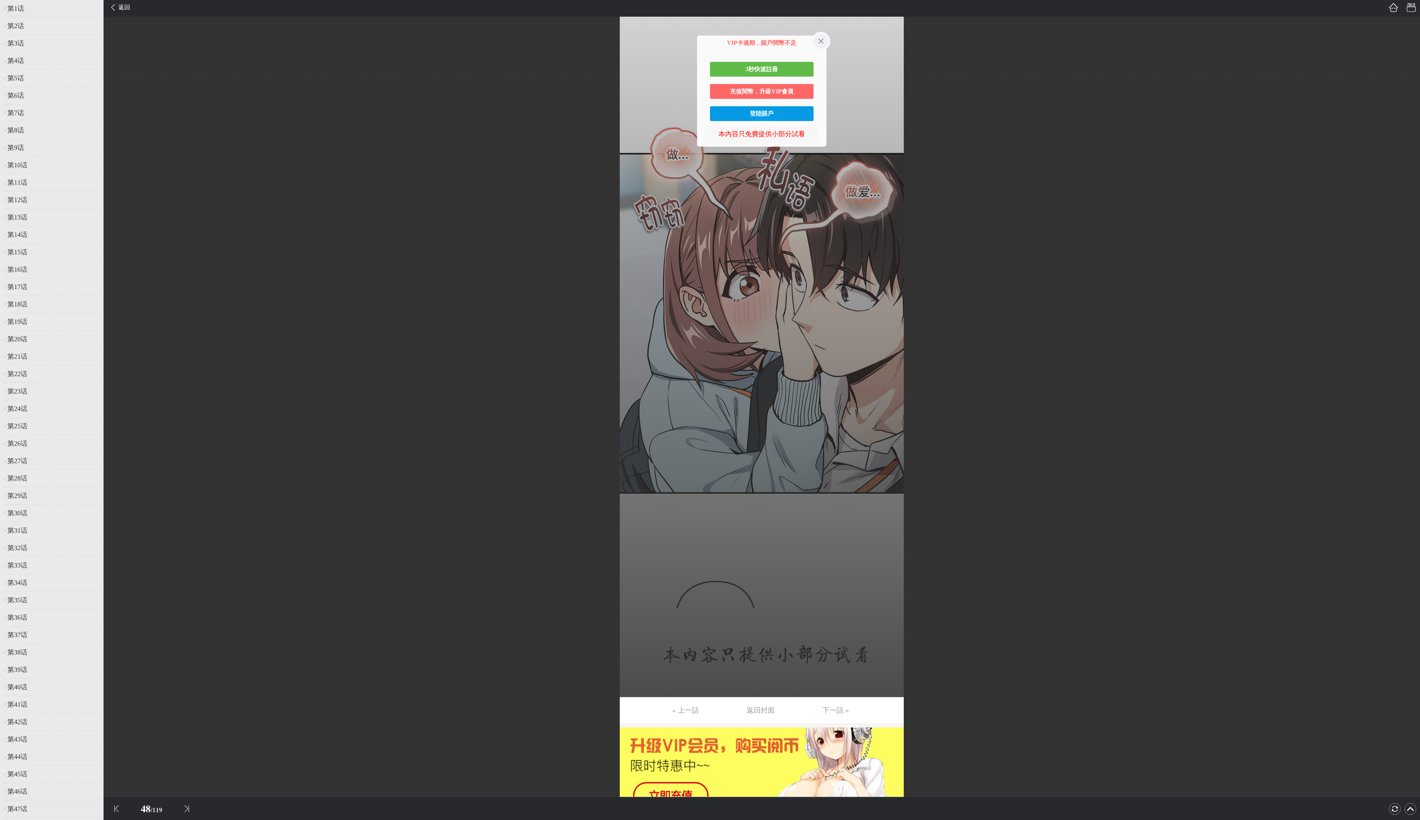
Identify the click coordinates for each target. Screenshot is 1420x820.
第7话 (15, 113)
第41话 (17, 704)
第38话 (17, 652)
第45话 (17, 774)
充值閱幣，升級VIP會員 (762, 91)
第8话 (15, 130)
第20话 (17, 339)
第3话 (15, 43)
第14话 (17, 234)
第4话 (15, 60)
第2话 (15, 26)
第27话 (17, 461)
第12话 (17, 200)
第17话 (17, 287)
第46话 (17, 791)
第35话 (17, 600)
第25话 (17, 426)
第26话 (17, 443)
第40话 (17, 687)
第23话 (17, 391)
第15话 (17, 252)
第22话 (17, 374)
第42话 (17, 722)
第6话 (15, 95)
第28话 (17, 478)
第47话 (17, 809)
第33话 (17, 565)
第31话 (17, 530)
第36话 (17, 617)
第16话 (17, 269)
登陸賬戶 (762, 113)
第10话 (17, 165)
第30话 (17, 513)
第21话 (17, 356)
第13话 (17, 217)
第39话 (17, 669)
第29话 (17, 495)
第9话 (15, 147)
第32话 (17, 548)
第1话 (15, 8)
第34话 (17, 582)
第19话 (17, 321)
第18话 (17, 304)
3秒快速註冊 (762, 69)
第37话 (17, 635)
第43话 (17, 739)
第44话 (17, 756)
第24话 (17, 408)
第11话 (17, 182)
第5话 (15, 78)
